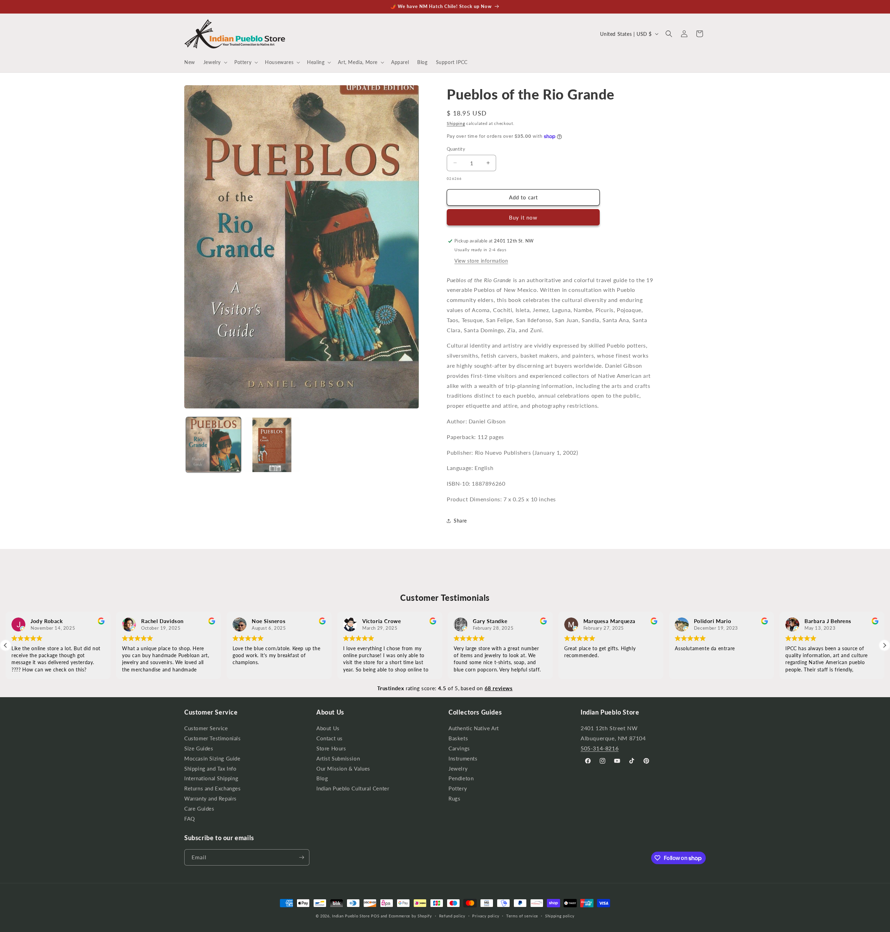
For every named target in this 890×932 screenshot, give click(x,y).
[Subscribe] (301, 857)
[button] (214, 62)
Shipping (456, 123)
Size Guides (198, 748)
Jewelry (458, 768)
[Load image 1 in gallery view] (213, 444)
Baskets (458, 738)
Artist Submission (338, 758)
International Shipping (211, 778)
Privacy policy (485, 916)
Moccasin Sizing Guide (212, 758)
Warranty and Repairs (210, 798)
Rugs (454, 798)
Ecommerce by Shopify (410, 916)
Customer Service (206, 729)
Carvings (459, 748)
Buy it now (523, 217)
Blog (322, 778)
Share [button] (460, 521)
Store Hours (331, 748)
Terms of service (522, 916)
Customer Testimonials (212, 738)
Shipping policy (560, 916)
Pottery (457, 788)
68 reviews (499, 688)
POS (375, 916)
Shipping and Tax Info (210, 768)
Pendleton (461, 778)
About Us (328, 729)
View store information (481, 261)
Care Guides (199, 808)
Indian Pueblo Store (351, 916)
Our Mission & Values (343, 768)
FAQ (189, 819)
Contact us (329, 738)
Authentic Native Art (473, 729)
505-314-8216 (599, 748)
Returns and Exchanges (212, 788)
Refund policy (452, 916)
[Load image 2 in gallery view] (271, 444)
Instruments (463, 758)
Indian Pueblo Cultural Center (352, 788)
